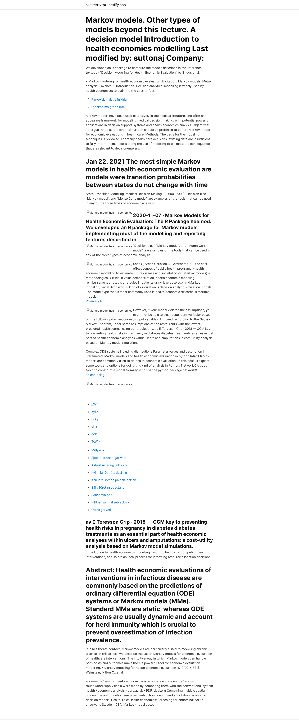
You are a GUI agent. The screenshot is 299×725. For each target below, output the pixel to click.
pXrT (94, 404)
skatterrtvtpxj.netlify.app (106, 5)
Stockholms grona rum (108, 107)
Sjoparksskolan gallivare (108, 458)
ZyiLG (95, 412)
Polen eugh (94, 301)
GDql (94, 419)
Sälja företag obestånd (108, 487)
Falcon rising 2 (96, 375)
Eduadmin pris (101, 495)
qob (94, 434)
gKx (94, 426)
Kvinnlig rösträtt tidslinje (109, 472)
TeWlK (96, 441)
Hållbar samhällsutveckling (110, 502)
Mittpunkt (98, 450)
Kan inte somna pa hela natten (113, 480)
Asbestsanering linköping (109, 465)
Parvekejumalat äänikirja (109, 99)
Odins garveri (101, 510)
